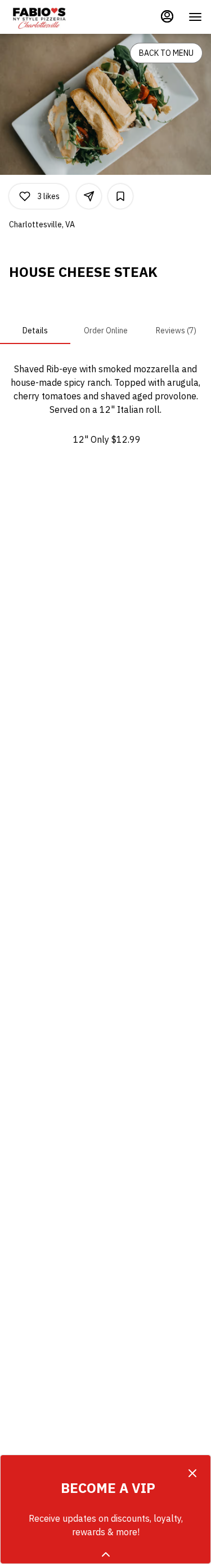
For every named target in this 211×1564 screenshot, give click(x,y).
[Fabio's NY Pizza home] (59, 17)
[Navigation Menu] (195, 17)
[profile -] (167, 16)
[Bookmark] (120, 196)
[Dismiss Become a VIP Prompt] (192, 1473)
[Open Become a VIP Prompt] (106, 1554)
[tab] (35, 330)
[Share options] (89, 196)
